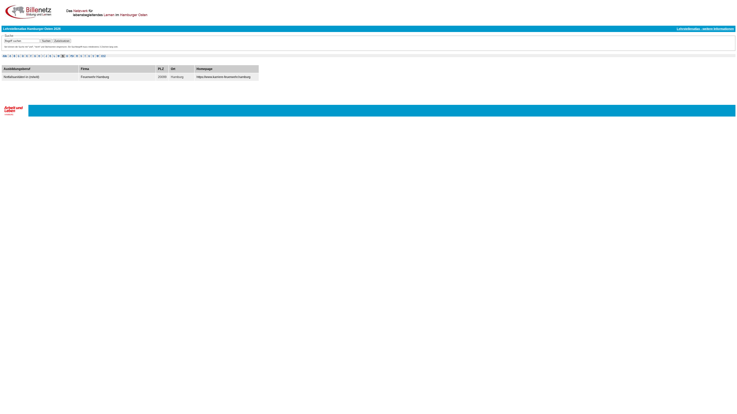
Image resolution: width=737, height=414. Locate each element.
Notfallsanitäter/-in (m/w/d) (21, 77)
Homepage (204, 69)
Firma (85, 69)
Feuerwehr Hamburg (95, 77)
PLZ (161, 69)
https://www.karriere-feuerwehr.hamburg (223, 77)
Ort (173, 69)
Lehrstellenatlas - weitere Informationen (705, 28)
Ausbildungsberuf (17, 69)
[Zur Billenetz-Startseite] (98, 19)
